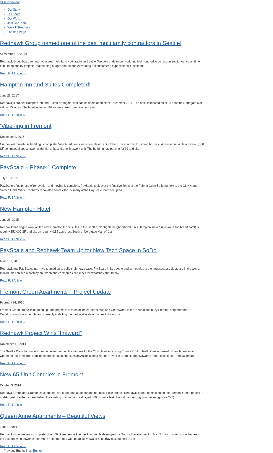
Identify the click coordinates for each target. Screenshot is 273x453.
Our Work (13, 18)
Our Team (13, 14)
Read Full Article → (13, 73)
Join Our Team (17, 23)
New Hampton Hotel (25, 209)
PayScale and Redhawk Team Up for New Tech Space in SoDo (78, 250)
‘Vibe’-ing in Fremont (25, 126)
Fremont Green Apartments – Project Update (55, 292)
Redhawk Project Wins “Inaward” (41, 333)
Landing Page (16, 31)
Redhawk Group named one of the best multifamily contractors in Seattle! (90, 43)
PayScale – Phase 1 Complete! (39, 167)
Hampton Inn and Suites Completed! (45, 84)
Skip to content (10, 2)
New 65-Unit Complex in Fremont (41, 374)
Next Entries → (36, 450)
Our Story (13, 9)
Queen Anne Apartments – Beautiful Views (52, 416)
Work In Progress (18, 27)
